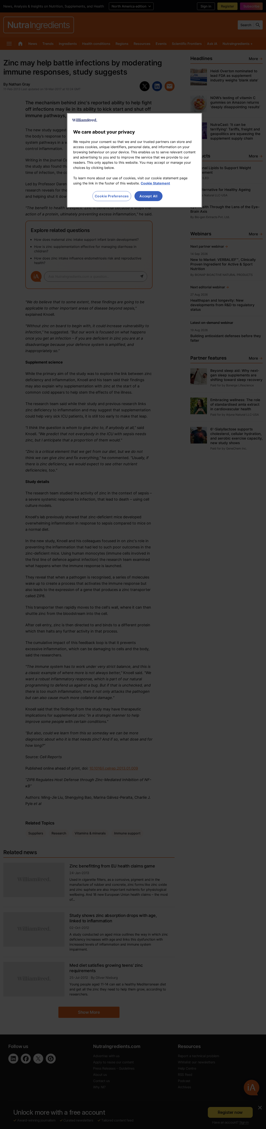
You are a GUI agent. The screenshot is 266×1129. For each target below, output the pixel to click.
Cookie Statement (155, 183)
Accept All (148, 196)
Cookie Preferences (112, 196)
